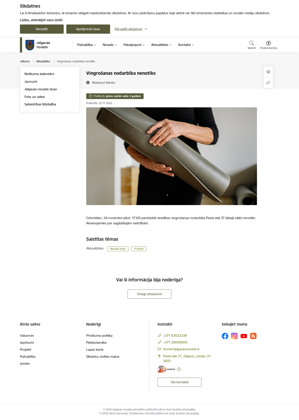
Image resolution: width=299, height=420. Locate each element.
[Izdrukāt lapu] (268, 71)
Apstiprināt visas (88, 29)
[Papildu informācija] (179, 369)
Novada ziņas (118, 248)
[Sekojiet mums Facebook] (225, 336)
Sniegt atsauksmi (149, 294)
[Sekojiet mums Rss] (253, 336)
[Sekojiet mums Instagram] (234, 336)
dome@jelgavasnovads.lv (181, 349)
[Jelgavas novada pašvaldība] (40, 45)
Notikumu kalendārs (39, 74)
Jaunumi (31, 81)
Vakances (27, 335)
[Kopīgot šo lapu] (268, 82)
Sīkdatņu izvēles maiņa (102, 356)
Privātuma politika (99, 335)
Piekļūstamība (96, 342)
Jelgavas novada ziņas (41, 89)
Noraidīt (41, 29)
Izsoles (25, 363)
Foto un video (35, 97)
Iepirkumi (27, 342)
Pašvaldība (27, 356)
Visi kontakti (179, 382)
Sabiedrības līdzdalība (40, 104)
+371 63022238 (175, 335)
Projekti (139, 248)
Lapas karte (95, 349)
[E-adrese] (166, 369)
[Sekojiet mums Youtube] (244, 335)
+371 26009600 (175, 342)
